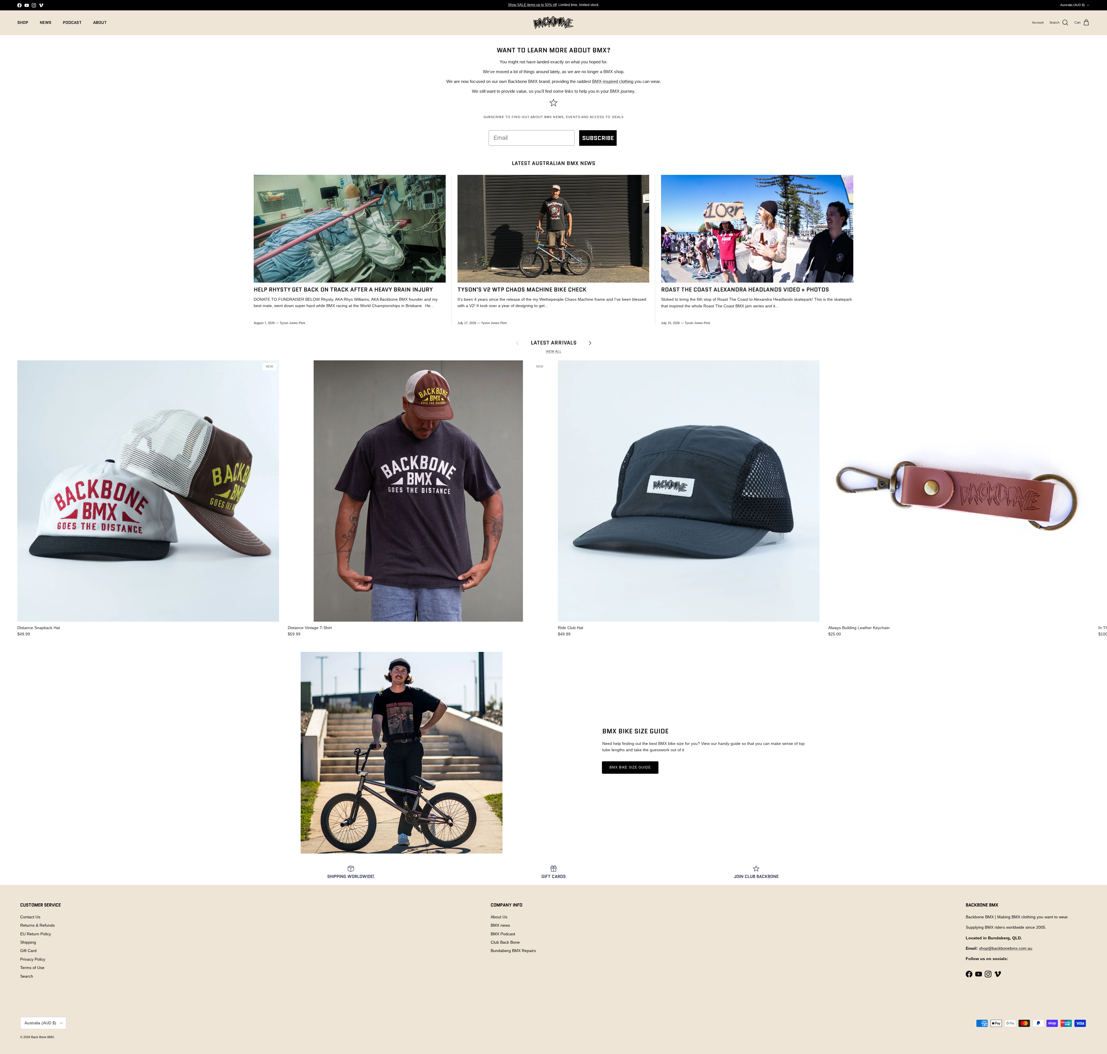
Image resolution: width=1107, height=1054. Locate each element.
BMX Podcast (503, 934)
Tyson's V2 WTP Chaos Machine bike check (522, 290)
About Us (499, 917)
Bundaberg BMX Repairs (513, 950)
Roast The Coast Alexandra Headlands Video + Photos (745, 290)
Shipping (28, 942)
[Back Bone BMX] (553, 22)
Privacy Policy (32, 959)
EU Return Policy (35, 934)
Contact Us (30, 917)
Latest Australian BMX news (553, 163)
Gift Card (28, 950)
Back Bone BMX (42, 1037)
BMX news (500, 925)
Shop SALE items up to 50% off (532, 5)
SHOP (22, 22)
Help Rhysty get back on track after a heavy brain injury (343, 290)
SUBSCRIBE (598, 138)
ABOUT (100, 22)
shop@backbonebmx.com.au (1005, 948)
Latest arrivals (554, 343)
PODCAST (72, 22)
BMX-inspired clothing (612, 81)
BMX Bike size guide (630, 767)
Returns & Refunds (37, 925)
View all (554, 351)
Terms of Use (32, 967)
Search (26, 976)
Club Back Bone (505, 942)
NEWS (45, 22)
